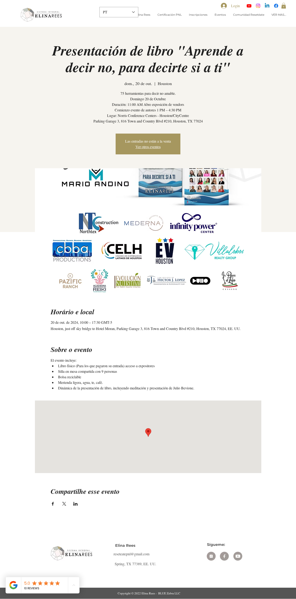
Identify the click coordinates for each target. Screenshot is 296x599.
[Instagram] (258, 6)
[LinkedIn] (267, 6)
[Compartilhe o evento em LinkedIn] (75, 504)
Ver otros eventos (148, 146)
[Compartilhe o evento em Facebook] (53, 504)
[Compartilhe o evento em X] (64, 504)
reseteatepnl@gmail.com (131, 553)
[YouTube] (249, 6)
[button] (283, 6)
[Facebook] (276, 6)
